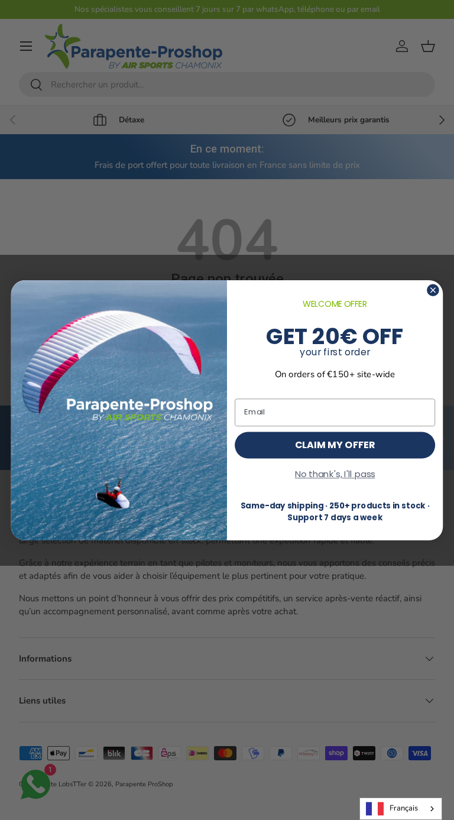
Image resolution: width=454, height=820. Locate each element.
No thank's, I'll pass (335, 473)
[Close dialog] (433, 290)
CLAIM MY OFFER (335, 443)
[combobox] (400, 809)
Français (404, 808)
